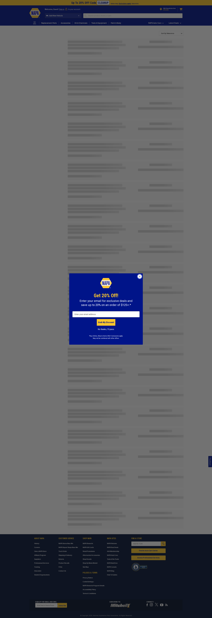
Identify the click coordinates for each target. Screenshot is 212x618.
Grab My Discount (106, 322)
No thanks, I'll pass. (106, 329)
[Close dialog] (140, 276)
